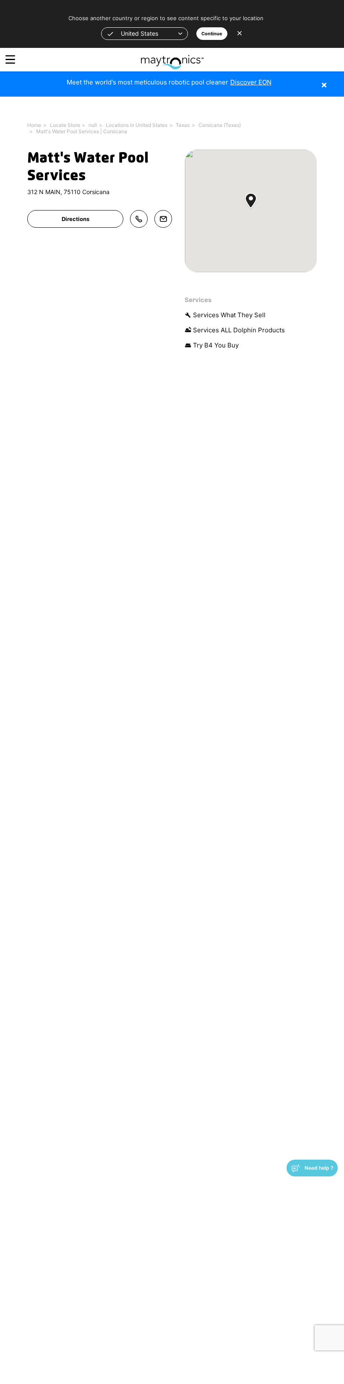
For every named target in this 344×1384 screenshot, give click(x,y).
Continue (211, 34)
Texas (183, 125)
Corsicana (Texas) (219, 125)
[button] (144, 33)
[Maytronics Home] (172, 58)
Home (34, 125)
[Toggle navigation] (10, 59)
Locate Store (65, 125)
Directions (75, 219)
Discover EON (250, 82)
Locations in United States (136, 125)
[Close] (337, 80)
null (93, 125)
